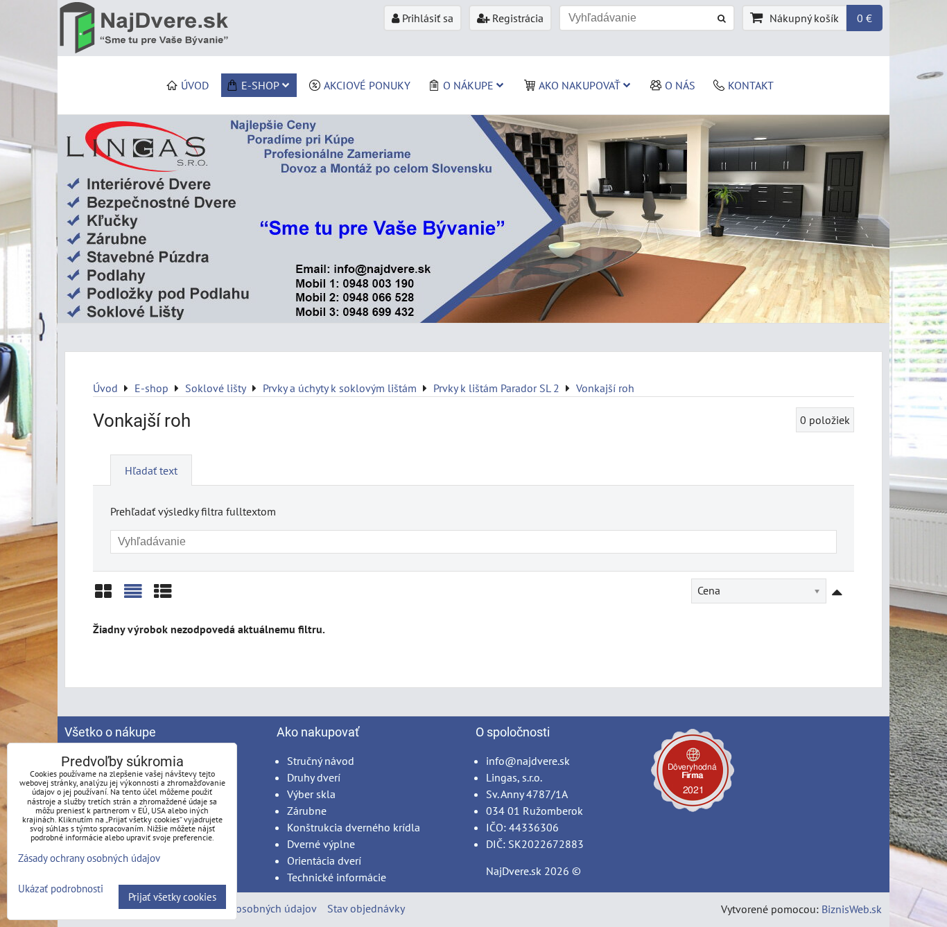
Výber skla (311, 794)
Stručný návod (320, 761)
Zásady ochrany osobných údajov (239, 908)
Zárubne (307, 811)
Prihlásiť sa (426, 18)
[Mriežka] (103, 596)
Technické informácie (336, 877)
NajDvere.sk (513, 871)
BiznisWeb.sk (852, 909)
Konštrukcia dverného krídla (353, 827)
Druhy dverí (313, 777)
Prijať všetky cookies (172, 896)
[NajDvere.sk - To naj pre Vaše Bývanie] (473, 319)
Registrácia (516, 18)
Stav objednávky (366, 908)
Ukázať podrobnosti (60, 889)
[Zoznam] (133, 596)
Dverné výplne (321, 844)
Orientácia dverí (324, 860)
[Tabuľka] (163, 596)
